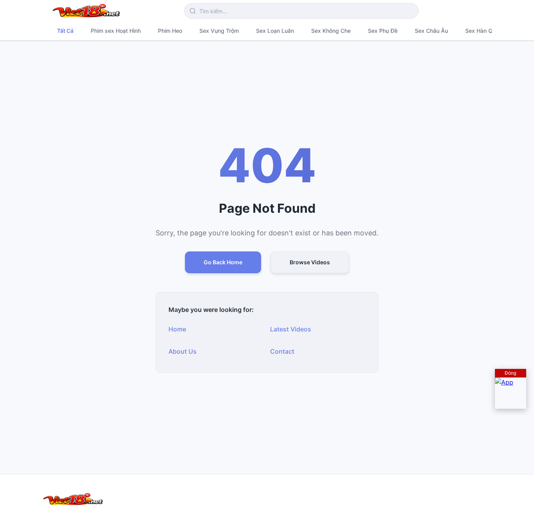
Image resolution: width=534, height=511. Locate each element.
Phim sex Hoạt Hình (116, 30)
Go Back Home (223, 262)
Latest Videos (290, 329)
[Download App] (510, 393)
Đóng (510, 373)
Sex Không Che (331, 30)
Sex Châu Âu (431, 30)
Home (177, 329)
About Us (182, 351)
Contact (282, 351)
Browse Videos (310, 262)
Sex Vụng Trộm (219, 30)
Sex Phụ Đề (383, 30)
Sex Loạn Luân (275, 30)
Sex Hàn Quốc (483, 30)
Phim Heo (170, 30)
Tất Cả (65, 30)
